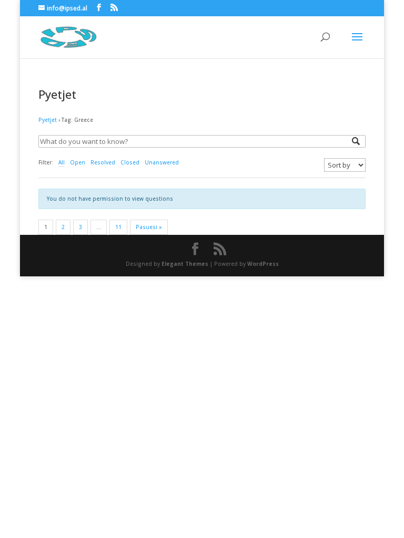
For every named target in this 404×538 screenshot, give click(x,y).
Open (77, 162)
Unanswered (162, 162)
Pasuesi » (149, 227)
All (61, 162)
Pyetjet (47, 119)
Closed (129, 162)
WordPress (263, 263)
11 (118, 227)
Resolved (102, 162)
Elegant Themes (184, 263)
